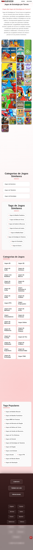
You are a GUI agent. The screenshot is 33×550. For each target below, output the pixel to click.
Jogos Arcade (9, 454)
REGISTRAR (29, 1)
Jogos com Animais (11, 450)
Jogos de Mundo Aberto (12, 458)
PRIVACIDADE (16, 494)
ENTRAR (23, 1)
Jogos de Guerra (16, 245)
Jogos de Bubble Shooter (13, 411)
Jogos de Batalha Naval (16, 232)
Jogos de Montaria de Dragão (14, 423)
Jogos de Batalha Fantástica (16, 215)
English (12, 506)
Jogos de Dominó (10, 439)
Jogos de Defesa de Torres (16, 219)
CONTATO (16, 481)
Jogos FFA (21, 454)
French (11, 516)
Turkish (21, 506)
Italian (21, 511)
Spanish (21, 516)
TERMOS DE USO (16, 488)
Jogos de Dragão (10, 447)
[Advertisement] (16, 537)
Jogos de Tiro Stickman (12, 435)
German (12, 511)
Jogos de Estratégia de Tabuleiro (16, 237)
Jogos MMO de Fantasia (12, 419)
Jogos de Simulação (16, 241)
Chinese (22, 521)
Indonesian (11, 521)
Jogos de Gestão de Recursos (16, 224)
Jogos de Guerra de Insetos (16, 228)
